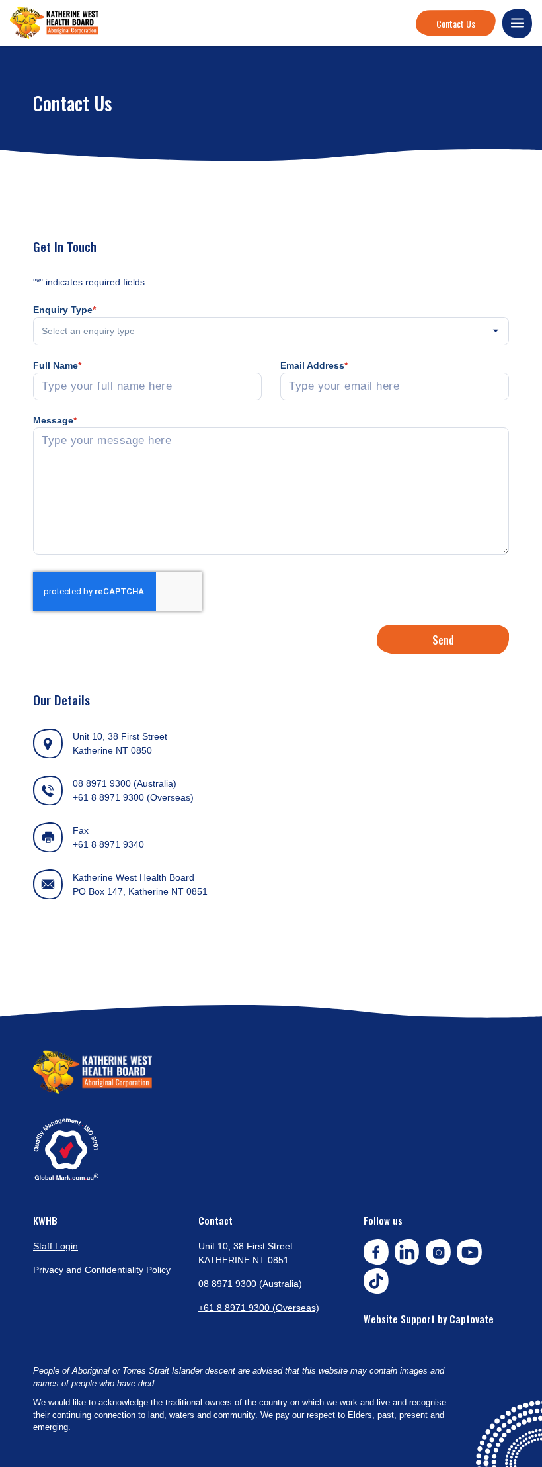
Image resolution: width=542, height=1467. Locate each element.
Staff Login (55, 1246)
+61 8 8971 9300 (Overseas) (133, 797)
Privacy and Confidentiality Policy (102, 1270)
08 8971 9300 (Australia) (124, 783)
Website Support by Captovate (429, 1318)
